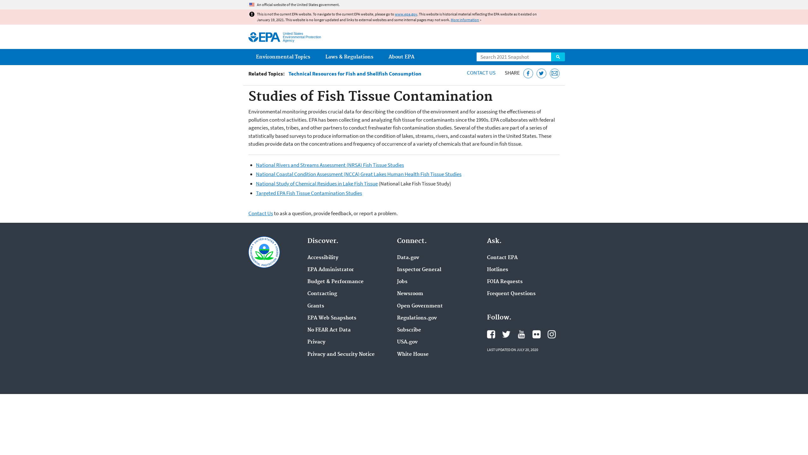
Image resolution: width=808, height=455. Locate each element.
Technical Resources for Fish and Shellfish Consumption (354, 73)
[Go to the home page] (264, 37)
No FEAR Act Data (329, 330)
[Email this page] (555, 73)
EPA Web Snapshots (331, 318)
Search (558, 56)
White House (413, 354)
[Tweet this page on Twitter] (541, 73)
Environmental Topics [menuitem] (283, 57)
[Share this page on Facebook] (528, 73)
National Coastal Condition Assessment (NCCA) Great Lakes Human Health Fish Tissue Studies (358, 174)
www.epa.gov (406, 14)
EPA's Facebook (491, 334)
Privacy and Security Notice (341, 354)
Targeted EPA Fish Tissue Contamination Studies (309, 193)
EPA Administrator (330, 270)
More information (465, 19)
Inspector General (419, 270)
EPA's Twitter (506, 334)
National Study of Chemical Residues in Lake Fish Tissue (317, 183)
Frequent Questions (511, 294)
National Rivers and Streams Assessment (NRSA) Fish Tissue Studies (330, 164)
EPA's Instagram (552, 334)
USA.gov (407, 342)
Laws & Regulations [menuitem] (349, 57)
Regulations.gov (417, 318)
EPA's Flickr (536, 334)
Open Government (420, 306)
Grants (315, 306)
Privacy (316, 342)
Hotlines (497, 270)
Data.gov (408, 258)
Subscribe (409, 330)
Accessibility (322, 258)
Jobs (402, 282)
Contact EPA (502, 258)
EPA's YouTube (521, 334)
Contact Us (481, 72)
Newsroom (410, 294)
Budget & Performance (335, 282)
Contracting (322, 294)
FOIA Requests (505, 282)
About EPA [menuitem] (401, 57)
